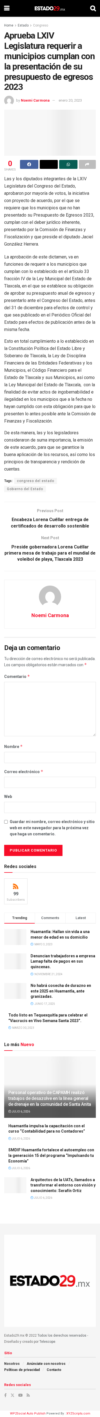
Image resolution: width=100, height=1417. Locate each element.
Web (8, 796)
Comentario (17, 676)
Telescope (47, 1342)
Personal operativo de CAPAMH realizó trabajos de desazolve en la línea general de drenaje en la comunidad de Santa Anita (49, 1098)
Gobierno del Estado (25, 489)
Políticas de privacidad (22, 1370)
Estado (23, 25)
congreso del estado (35, 481)
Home (8, 25)
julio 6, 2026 (20, 1111)
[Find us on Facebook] (5, 1395)
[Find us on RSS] (28, 1395)
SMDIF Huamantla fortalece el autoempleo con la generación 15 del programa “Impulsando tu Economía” (51, 1155)
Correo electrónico (23, 771)
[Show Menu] (6, 8)
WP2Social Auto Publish (28, 1413)
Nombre (13, 746)
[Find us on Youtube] (20, 1395)
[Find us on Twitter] (12, 1395)
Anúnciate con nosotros (46, 1364)
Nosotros (12, 1364)
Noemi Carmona (35, 100)
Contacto (54, 1370)
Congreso (40, 25)
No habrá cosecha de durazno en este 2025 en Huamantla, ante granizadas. (61, 991)
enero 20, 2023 (70, 100)
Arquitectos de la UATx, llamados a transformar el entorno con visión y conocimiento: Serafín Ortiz (63, 1185)
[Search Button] (93, 8)
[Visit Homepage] (50, 8)
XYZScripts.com (78, 1413)
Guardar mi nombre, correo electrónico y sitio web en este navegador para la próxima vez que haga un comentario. (52, 827)
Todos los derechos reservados (62, 1335)
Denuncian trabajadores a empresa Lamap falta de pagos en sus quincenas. (63, 961)
